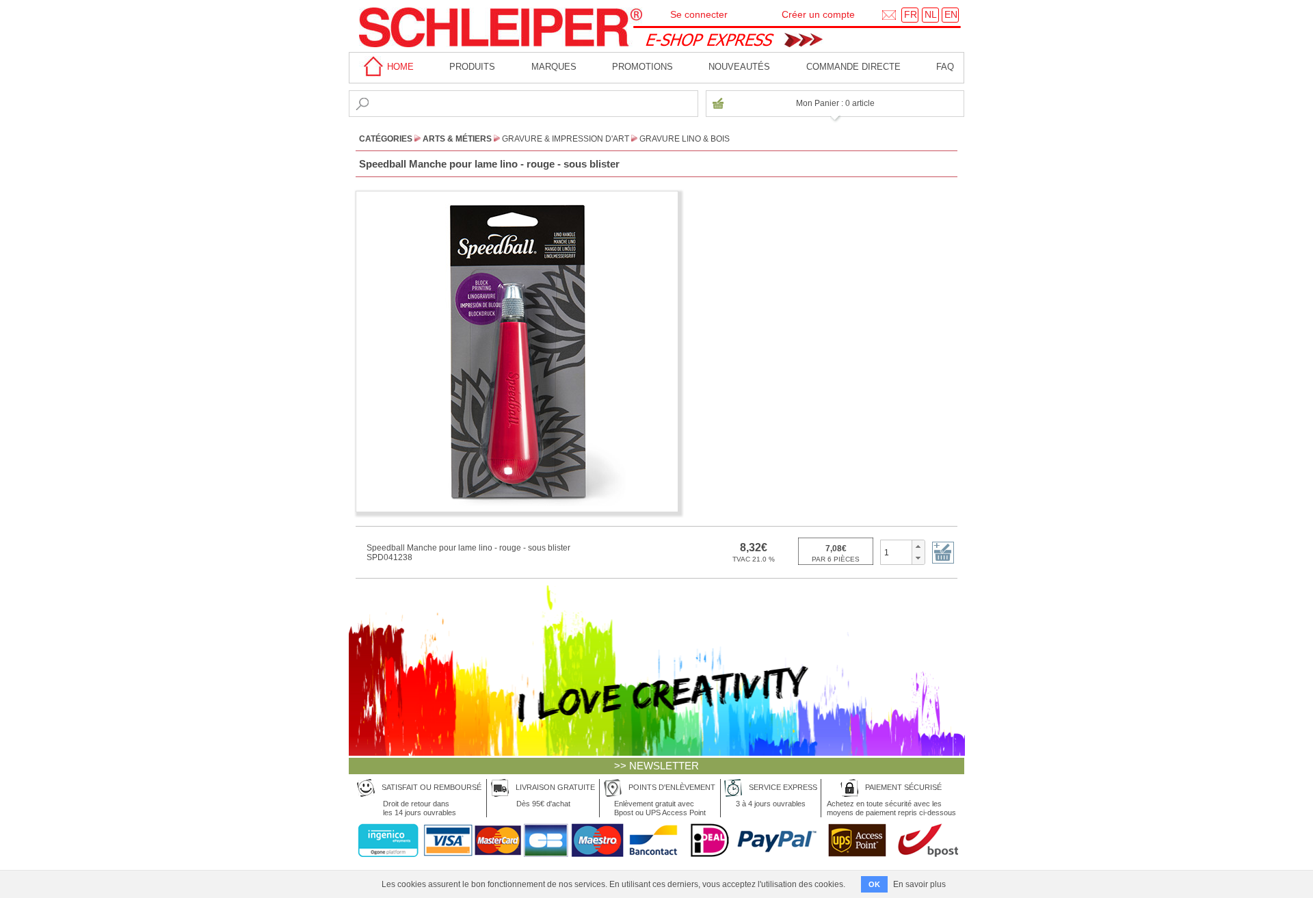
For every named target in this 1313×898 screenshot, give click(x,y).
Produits (472, 67)
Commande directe (853, 67)
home (399, 67)
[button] (918, 546)
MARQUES (553, 67)
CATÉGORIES (385, 139)
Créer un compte (818, 14)
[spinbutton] (896, 552)
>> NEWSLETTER (656, 765)
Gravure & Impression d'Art (565, 139)
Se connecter (699, 14)
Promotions (642, 67)
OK (874, 884)
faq (945, 67)
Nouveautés (739, 67)
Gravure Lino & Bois (684, 139)
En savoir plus (919, 884)
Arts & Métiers (457, 139)
